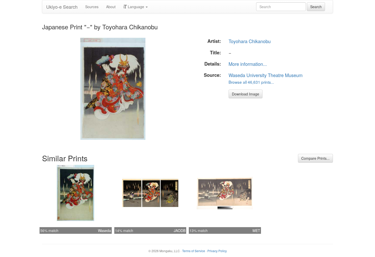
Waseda (104, 230)
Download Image (245, 93)
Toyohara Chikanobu (250, 41)
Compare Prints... (315, 158)
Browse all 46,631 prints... (251, 82)
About (111, 6)
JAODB (179, 230)
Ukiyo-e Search (62, 6)
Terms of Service (193, 251)
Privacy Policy (217, 251)
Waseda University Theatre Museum (266, 75)
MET (256, 230)
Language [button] (136, 6)
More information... (248, 63)
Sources (91, 6)
